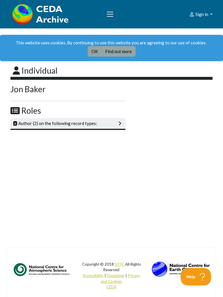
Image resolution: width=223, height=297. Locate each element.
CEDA (111, 287)
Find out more (118, 51)
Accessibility (93, 275)
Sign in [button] (202, 14)
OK (94, 51)
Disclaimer (116, 275)
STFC (119, 264)
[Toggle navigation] (110, 14)
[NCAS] (42, 269)
